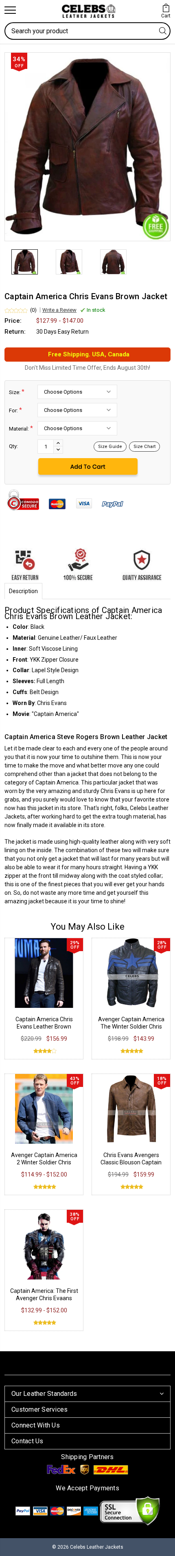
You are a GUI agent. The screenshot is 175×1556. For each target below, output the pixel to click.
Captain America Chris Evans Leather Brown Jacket (44, 1026)
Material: (21, 428)
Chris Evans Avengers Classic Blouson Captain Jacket (131, 1162)
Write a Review (59, 310)
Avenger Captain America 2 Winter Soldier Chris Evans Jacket (44, 1162)
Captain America (57, 782)
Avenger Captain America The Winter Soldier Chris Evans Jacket (131, 1026)
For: (15, 410)
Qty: (13, 446)
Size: (16, 392)
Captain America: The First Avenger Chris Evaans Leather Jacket (44, 1298)
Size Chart (144, 446)
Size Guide (110, 446)
